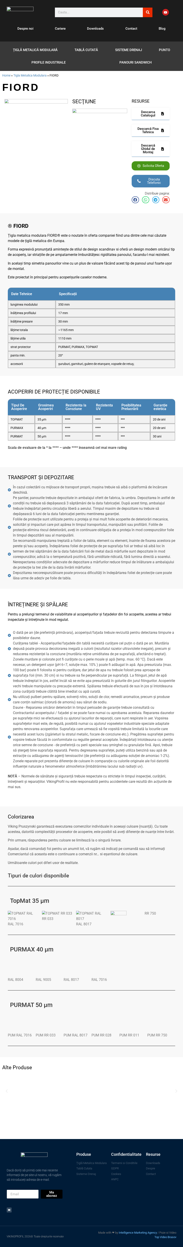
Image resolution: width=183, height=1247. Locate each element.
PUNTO (164, 50)
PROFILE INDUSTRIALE (48, 62)
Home (6, 75)
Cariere (60, 29)
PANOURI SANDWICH (135, 62)
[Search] (147, 12)
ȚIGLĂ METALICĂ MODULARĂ (35, 50)
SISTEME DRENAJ (128, 50)
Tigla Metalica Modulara (30, 75)
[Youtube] (165, 12)
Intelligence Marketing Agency (138, 1232)
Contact (131, 29)
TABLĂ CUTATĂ (86, 50)
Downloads (95, 29)
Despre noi (25, 29)
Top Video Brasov (165, 1237)
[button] (135, 199)
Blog (162, 29)
